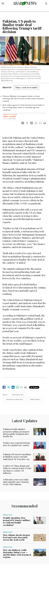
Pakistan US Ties (17, 394)
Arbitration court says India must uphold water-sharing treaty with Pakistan (16, 482)
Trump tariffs (35, 399)
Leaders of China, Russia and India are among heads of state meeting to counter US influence (17, 469)
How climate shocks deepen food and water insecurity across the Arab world (16, 537)
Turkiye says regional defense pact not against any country (16, 444)
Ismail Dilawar (9, 117)
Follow (35, 387)
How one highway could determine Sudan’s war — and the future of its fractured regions (17, 554)
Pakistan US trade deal (14, 399)
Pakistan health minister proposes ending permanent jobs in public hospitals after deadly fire (16, 433)
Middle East (7, 515)
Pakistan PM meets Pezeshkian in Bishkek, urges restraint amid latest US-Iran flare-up (17, 456)
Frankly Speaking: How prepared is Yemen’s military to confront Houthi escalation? (16, 521)
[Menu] (3, 3)
